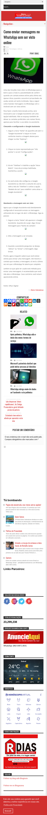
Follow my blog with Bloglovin (16, 778)
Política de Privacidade (14, 531)
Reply (7, 47)
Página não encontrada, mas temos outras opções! (23, 504)
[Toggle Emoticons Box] (5, 447)
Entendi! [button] (8, 811)
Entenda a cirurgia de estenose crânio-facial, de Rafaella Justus (28, 544)
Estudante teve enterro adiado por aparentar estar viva (13, 418)
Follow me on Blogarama (14, 786)
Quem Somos (19, 516)
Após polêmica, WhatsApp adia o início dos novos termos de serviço (23, 337)
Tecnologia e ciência (15, 49)
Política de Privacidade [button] (13, 805)
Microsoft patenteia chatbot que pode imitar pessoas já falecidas (23, 365)
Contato (8, 557)
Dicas (7, 49)
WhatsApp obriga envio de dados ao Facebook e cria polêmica (23, 390)
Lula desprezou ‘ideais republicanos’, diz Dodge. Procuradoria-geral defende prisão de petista (13, 405)
